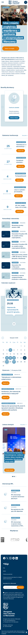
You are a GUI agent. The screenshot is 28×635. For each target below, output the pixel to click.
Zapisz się (20, 150)
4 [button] (25, 12)
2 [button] (25, 8)
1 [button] (25, 7)
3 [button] (25, 10)
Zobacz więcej (14, 117)
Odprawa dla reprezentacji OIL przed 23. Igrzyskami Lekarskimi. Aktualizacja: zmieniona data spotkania (14, 310)
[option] (14, 106)
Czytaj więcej (9, 470)
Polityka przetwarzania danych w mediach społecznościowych (12, 578)
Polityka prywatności (7, 574)
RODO (4, 571)
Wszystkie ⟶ (23, 424)
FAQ (4, 568)
